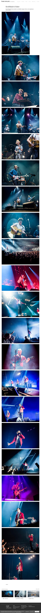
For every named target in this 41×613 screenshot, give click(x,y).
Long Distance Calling (19, 598)
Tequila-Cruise (31, 598)
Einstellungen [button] (27, 611)
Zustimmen (37, 611)
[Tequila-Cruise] (33, 594)
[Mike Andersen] (7, 594)
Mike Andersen (5, 598)
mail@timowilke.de (8, 607)
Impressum (30, 605)
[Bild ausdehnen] (16, 33)
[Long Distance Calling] (20, 594)
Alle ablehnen (32, 611)
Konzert (7, 584)
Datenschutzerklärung (32, 606)
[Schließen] (40, 611)
